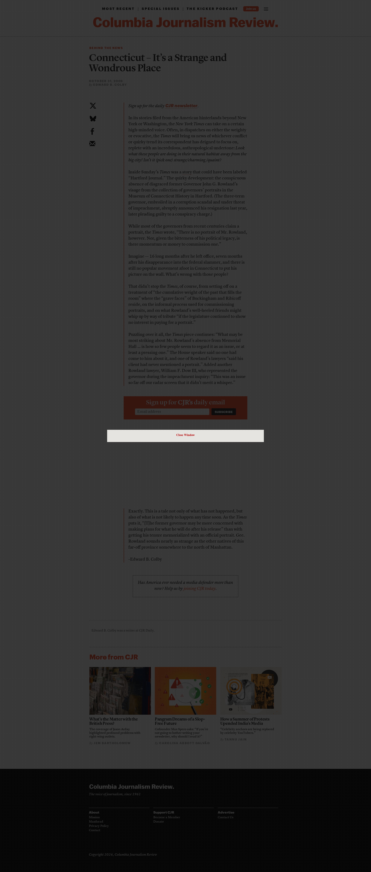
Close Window (185, 435)
